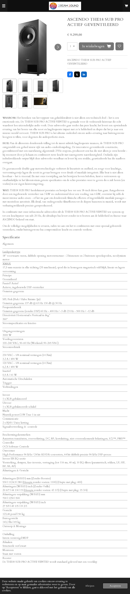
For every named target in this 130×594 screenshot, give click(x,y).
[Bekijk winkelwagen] (126, 6)
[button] (10, 86)
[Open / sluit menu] (3, 6)
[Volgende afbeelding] (58, 47)
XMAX (7, 263)
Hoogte (28, 482)
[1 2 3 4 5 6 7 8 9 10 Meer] (72, 46)
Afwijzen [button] (89, 585)
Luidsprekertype (11, 252)
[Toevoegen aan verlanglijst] (119, 46)
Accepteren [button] (115, 585)
